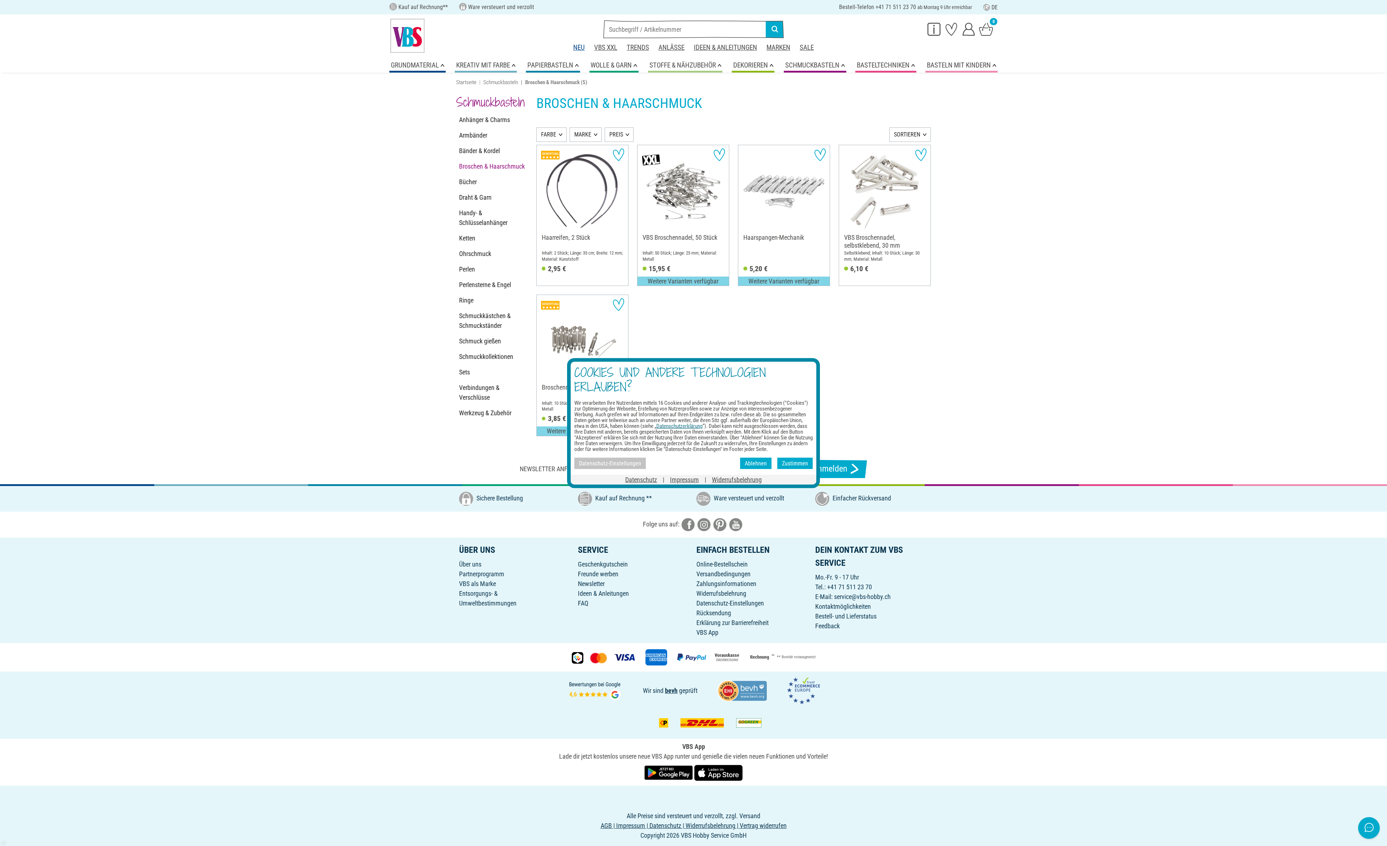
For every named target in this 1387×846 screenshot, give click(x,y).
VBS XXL (605, 47)
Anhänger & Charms (484, 119)
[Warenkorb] (986, 29)
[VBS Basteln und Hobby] (407, 36)
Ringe (466, 300)
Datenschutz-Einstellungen (730, 603)
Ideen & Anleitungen (725, 47)
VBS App (707, 632)
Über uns (470, 564)
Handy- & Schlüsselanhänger (483, 217)
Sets (464, 372)
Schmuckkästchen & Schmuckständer (485, 320)
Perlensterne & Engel (485, 284)
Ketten (467, 238)
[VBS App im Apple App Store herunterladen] (718, 772)
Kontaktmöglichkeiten (843, 606)
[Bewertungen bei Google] (595, 690)
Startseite (466, 82)
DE (994, 7)
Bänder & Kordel (479, 151)
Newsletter (591, 583)
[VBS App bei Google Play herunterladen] (669, 772)
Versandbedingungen (723, 574)
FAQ (583, 603)
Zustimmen (795, 463)
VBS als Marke (477, 583)
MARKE (582, 134)
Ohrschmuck (475, 253)
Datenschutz (641, 479)
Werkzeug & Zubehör (485, 413)
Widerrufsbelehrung (721, 593)
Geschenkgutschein (603, 564)
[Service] (934, 29)
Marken (778, 47)
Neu (579, 47)
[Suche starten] (775, 29)
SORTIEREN (907, 134)
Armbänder (473, 135)
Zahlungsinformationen (726, 583)
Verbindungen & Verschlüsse (479, 392)
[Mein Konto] (968, 29)
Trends (638, 47)
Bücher (468, 182)
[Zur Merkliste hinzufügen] (618, 154)
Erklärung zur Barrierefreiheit (732, 622)
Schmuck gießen (480, 341)
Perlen (467, 269)
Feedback (827, 626)
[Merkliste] (951, 29)
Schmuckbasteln (500, 82)
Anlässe (671, 47)
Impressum (684, 479)
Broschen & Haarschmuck (492, 166)
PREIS (616, 134)
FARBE (548, 134)
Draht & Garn (475, 197)
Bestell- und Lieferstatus (846, 616)
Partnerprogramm (481, 574)
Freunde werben (598, 574)
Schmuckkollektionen (486, 356)
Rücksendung (713, 613)
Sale (807, 47)
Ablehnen (756, 463)
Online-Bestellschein (722, 564)
